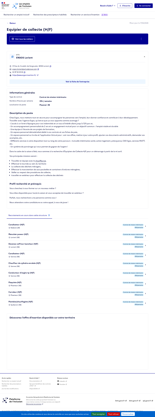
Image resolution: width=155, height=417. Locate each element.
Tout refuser (113, 414)
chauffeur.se (40, 160)
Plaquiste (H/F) (15, 282)
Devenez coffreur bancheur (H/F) (23, 243)
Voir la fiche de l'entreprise (77, 81)
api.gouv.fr (147, 401)
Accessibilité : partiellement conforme (14, 411)
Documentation (35, 381)
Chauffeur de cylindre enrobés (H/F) (25, 263)
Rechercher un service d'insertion (89, 14)
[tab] (29, 215)
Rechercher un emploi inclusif (16, 14)
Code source (33, 411)
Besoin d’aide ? (106, 5)
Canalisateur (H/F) (17, 224)
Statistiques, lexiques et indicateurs (131, 411)
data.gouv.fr (133, 401)
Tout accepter (98, 414)
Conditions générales (99, 411)
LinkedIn (62, 381)
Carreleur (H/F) (15, 292)
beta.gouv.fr (120, 401)
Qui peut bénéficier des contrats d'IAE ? (40, 385)
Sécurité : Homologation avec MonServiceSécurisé (58, 411)
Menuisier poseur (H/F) (18, 234)
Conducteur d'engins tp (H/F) (21, 272)
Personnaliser (128, 414)
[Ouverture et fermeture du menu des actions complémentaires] (141, 39)
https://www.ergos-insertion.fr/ (24, 75)
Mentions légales (84, 411)
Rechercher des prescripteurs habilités (50, 14)
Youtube (62, 384)
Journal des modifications (10, 389)
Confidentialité (113, 411)
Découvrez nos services (33, 404)
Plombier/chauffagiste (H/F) (21, 301)
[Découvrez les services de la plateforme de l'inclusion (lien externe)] (12, 400)
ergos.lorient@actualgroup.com (24, 69)
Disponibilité (34, 389)
